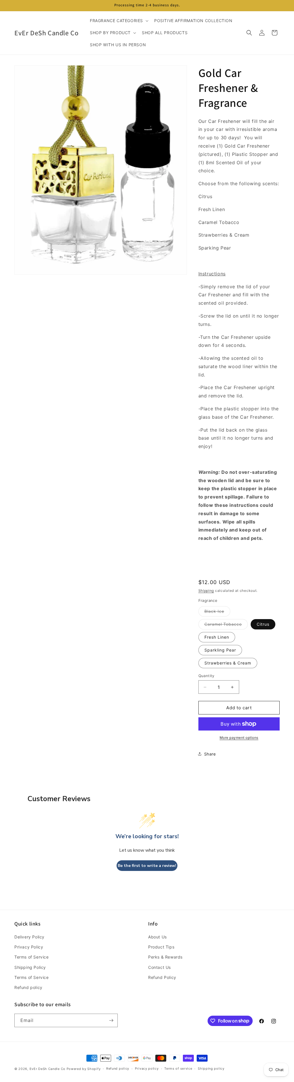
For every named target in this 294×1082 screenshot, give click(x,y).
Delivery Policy (29, 936)
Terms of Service (31, 957)
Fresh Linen (216, 637)
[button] (118, 21)
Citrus (263, 624)
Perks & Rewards (165, 957)
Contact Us (159, 967)
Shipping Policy (30, 967)
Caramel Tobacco (226, 625)
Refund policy (28, 987)
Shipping (206, 590)
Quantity (206, 675)
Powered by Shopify (84, 1069)
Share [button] (210, 753)
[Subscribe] (111, 1020)
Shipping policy (211, 1068)
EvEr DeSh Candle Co (47, 1069)
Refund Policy (162, 977)
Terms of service (178, 1068)
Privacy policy (147, 1068)
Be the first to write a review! (147, 865)
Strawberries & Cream (227, 662)
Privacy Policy (28, 946)
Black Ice (217, 612)
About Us (157, 936)
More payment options (239, 737)
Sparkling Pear (220, 650)
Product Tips (161, 946)
